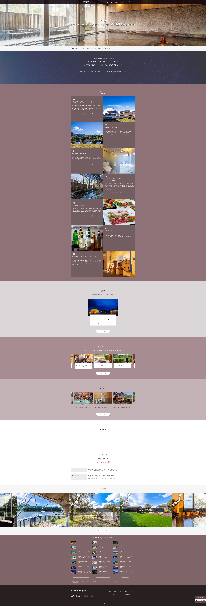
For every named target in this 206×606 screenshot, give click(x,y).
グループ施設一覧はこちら (103, 530)
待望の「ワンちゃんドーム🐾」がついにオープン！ (101, 48)
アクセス (121, 2)
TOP (110, 591)
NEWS (74, 49)
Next (205, 357)
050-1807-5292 (201, 600)
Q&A (127, 2)
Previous (0, 357)
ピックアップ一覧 (103, 373)
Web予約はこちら (200, 602)
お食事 (116, 2)
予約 (131, 2)
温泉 (111, 2)
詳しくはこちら (87, 113)
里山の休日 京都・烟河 (103, 458)
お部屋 (106, 2)
